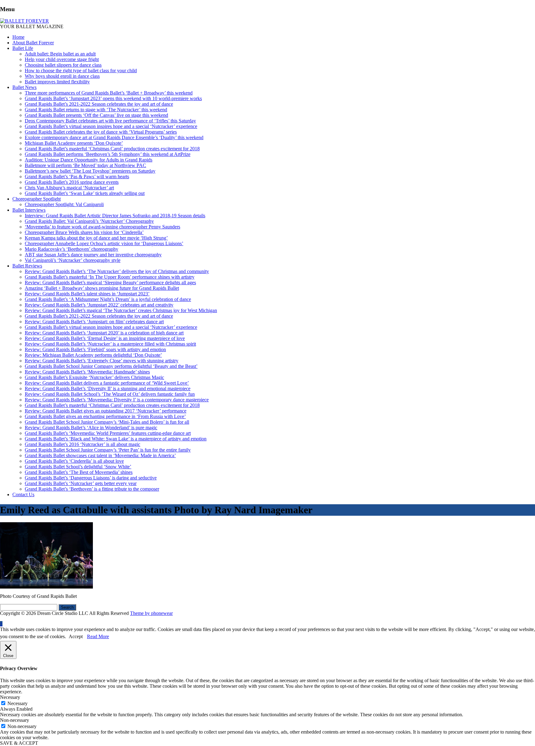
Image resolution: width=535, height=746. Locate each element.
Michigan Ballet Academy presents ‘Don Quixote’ (74, 143)
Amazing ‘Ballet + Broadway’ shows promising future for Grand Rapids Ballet (102, 288)
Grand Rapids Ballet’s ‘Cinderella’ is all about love (74, 461)
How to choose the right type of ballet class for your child (81, 70)
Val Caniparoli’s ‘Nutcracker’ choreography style (72, 260)
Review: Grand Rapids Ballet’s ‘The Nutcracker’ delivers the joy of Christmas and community (117, 271)
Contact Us (23, 494)
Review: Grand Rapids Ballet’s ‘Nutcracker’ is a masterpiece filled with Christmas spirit (110, 344)
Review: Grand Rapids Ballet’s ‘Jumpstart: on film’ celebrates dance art (94, 321)
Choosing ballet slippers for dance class (63, 65)
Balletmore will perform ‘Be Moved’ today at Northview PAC (85, 165)
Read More (98, 636)
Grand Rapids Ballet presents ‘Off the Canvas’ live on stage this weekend (96, 115)
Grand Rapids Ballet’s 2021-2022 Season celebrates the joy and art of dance (99, 104)
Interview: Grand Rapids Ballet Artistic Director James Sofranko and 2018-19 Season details (115, 215)
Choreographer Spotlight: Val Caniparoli (64, 204)
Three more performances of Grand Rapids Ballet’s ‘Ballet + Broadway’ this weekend (109, 92)
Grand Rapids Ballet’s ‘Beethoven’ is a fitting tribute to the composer (92, 489)
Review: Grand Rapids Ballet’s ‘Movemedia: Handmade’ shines (87, 371)
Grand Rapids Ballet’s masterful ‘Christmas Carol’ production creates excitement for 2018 (112, 148)
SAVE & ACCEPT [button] (19, 743)
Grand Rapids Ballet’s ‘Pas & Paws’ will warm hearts (77, 176)
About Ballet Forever (33, 42)
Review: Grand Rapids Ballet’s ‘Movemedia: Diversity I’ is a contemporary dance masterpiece (117, 399)
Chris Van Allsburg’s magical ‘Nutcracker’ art (69, 187)
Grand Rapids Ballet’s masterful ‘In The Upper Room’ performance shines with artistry (109, 277)
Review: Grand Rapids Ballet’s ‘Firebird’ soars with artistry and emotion (95, 349)
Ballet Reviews (27, 265)
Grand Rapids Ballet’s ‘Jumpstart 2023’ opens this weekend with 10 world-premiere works (113, 98)
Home (18, 37)
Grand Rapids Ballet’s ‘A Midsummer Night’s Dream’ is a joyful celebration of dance (108, 299)
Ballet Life (22, 48)
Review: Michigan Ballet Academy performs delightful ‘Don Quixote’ (93, 355)
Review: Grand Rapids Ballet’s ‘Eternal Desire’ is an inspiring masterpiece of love (105, 338)
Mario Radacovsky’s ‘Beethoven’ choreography (71, 249)
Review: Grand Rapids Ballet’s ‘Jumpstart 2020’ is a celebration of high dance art (104, 332)
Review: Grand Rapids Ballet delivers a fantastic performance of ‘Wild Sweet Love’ (107, 383)
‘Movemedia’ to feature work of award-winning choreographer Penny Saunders (102, 226)
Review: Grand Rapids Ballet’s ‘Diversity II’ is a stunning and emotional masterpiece (107, 388)
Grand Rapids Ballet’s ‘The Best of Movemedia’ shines (79, 472)
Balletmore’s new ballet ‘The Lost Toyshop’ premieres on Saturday (90, 171)
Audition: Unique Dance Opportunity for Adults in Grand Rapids (88, 159)
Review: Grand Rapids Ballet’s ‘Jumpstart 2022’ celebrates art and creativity (99, 304)
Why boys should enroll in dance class (62, 76)
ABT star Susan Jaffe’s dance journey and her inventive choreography (93, 254)
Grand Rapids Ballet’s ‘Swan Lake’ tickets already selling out (85, 193)
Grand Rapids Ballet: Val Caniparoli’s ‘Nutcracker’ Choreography (89, 221)
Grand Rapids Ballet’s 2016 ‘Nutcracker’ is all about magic (82, 444)
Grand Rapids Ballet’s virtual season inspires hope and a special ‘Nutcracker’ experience (111, 126)
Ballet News (24, 87)
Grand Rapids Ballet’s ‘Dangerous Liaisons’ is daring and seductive (91, 477)
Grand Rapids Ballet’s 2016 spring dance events (72, 182)
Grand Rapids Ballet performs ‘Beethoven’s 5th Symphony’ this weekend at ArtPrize (107, 154)
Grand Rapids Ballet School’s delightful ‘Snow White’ (78, 466)
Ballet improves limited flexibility (57, 81)
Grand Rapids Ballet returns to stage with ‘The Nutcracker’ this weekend (96, 109)
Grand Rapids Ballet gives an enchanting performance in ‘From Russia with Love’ (105, 416)
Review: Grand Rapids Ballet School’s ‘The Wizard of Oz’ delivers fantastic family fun (110, 394)
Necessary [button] (10, 697)
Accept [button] (76, 636)
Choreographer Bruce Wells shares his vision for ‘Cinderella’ (84, 232)
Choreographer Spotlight (36, 198)
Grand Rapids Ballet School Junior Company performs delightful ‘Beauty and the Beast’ (111, 366)
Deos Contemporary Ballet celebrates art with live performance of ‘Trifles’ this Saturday (110, 120)
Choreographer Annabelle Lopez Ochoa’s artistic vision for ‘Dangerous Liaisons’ (104, 243)
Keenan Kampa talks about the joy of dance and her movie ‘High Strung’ (96, 238)
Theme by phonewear (151, 613)
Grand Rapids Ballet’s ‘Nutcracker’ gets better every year (81, 483)
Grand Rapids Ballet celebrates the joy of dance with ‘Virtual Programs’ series (101, 132)
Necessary (17, 703)
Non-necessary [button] (14, 720)
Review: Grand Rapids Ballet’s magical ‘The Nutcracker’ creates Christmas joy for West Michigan (121, 310)
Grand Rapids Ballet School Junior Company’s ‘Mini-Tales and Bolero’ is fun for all (107, 422)
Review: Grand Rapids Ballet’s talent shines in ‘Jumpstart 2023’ (87, 293)
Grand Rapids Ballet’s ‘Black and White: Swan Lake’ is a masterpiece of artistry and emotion (116, 438)
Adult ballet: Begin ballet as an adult (60, 53)
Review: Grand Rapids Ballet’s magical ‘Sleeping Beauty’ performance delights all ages (110, 282)
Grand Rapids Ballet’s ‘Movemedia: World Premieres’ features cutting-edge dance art (108, 433)
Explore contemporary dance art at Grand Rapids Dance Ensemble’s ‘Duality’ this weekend (114, 137)
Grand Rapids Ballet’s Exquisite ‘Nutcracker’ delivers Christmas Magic (94, 377)
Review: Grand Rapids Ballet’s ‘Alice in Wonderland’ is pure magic (91, 427)
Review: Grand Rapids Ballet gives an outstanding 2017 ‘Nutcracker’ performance (105, 410)
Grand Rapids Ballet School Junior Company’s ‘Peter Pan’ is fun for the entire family (108, 449)
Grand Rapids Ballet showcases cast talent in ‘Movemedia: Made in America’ (100, 455)
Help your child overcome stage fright (62, 59)
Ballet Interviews (29, 210)
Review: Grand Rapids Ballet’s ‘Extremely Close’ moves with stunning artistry (101, 360)
